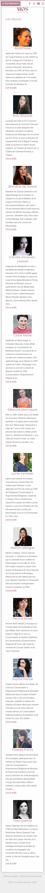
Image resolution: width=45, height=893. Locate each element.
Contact (38, 3)
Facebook (29, 3)
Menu (42, 3)
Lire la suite (11, 88)
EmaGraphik (36, 876)
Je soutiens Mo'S (10, 4)
